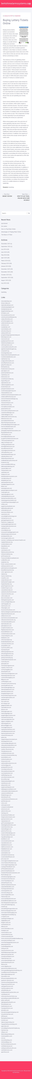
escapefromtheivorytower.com (9, 438)
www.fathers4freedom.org (8, 863)
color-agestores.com (7, 572)
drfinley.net (4, 1016)
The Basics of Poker (6, 234)
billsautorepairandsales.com (9, 978)
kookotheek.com (5, 386)
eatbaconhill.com (6, 333)
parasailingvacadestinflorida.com (10, 998)
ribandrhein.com (5, 546)
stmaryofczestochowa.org (8, 683)
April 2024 (4, 258)
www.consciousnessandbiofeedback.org (12, 938)
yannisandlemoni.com (7, 482)
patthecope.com (5, 801)
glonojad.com (5, 663)
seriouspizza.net (5, 805)
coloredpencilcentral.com (8, 450)
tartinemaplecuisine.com (8, 697)
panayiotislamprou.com (7, 388)
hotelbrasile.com (6, 400)
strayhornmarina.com (7, 628)
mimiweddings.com (6, 1042)
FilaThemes (16, 1072)
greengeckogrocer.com (7, 520)
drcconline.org (5, 779)
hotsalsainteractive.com (8, 315)
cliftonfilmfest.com (6, 452)
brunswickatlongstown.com (8, 695)
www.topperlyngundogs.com (9, 865)
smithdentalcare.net (6, 1046)
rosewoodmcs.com (6, 932)
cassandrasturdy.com (7, 590)
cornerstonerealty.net (7, 936)
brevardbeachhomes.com (8, 436)
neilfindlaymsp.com (6, 775)
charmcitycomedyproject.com (9, 673)
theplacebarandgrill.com (8, 781)
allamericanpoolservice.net (8, 534)
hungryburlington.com (7, 693)
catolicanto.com (5, 550)
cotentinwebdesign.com (7, 412)
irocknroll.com (5, 462)
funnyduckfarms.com (7, 1008)
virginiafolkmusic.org (6, 542)
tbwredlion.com (5, 976)
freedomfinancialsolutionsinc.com (10, 873)
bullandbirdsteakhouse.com (8, 900)
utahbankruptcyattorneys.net (9, 460)
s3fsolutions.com (6, 434)
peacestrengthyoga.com (7, 871)
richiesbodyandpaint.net (7, 307)
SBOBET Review (7, 195)
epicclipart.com (5, 371)
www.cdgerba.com (6, 966)
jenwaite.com (5, 1010)
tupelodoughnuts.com (7, 494)
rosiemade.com (5, 492)
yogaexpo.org (5, 562)
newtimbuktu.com (6, 329)
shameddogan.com (6, 829)
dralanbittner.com (6, 480)
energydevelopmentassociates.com (11, 430)
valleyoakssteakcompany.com (9, 791)
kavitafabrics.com (6, 757)
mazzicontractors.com (7, 950)
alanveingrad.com (6, 723)
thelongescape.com (6, 711)
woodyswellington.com (7, 956)
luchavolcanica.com (6, 759)
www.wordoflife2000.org (8, 464)
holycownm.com (5, 761)
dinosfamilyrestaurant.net (8, 422)
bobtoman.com (5, 377)
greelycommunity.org (7, 657)
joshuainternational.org (7, 855)
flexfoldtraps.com (6, 874)
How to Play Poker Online (8, 229)
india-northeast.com (6, 442)
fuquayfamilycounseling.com (9, 1024)
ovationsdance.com (6, 544)
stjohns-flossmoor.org (7, 749)
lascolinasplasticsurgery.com (9, 902)
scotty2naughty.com (7, 669)
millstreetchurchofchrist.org (9, 996)
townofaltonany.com (7, 735)
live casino (4, 226)
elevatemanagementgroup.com (10, 1012)
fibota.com (4, 964)
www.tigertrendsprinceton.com (9, 861)
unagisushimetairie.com (7, 361)
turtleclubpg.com (6, 765)
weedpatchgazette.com (7, 484)
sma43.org (4, 906)
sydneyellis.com (5, 528)
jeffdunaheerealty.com (7, 869)
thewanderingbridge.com (8, 687)
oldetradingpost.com (7, 414)
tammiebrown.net (6, 707)
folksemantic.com (6, 470)
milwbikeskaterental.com (8, 731)
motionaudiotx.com (6, 1036)
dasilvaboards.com (6, 624)
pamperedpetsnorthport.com (9, 490)
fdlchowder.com (5, 896)
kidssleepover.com (6, 337)
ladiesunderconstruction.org (8, 416)
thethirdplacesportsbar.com (8, 952)
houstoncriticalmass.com (8, 610)
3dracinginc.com (5, 608)
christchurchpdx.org (6, 639)
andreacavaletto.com (7, 566)
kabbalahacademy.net (7, 508)
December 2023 (5, 269)
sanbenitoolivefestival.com (8, 592)
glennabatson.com (6, 626)
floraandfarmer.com (6, 432)
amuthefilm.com (5, 645)
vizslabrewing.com (6, 478)
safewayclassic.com (6, 345)
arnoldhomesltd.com (7, 448)
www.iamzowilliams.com (8, 940)
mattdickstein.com (6, 843)
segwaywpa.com (5, 821)
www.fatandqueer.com (7, 880)
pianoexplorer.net (6, 944)
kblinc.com (4, 486)
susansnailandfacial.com (8, 857)
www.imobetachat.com (7, 841)
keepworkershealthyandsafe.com (10, 355)
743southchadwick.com (7, 440)
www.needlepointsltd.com (8, 898)
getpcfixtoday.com (6, 365)
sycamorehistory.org (6, 934)
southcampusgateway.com (8, 390)
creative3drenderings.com (8, 833)
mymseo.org (4, 1030)
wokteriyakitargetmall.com (8, 524)
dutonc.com (4, 709)
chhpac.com (4, 1032)
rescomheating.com (6, 1040)
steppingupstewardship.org (8, 914)
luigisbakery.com (5, 920)
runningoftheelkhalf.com (8, 867)
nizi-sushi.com (5, 701)
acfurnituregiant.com (7, 321)
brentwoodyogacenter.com (8, 910)
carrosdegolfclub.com (7, 428)
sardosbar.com (5, 472)
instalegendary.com (6, 353)
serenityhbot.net (5, 853)
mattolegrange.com (6, 713)
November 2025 (5, 243)
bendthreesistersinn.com (8, 747)
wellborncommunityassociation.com (11, 394)
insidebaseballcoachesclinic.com (10, 992)
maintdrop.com (5, 375)
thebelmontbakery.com (7, 343)
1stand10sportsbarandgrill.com (10, 502)
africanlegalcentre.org (7, 653)
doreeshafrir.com (5, 671)
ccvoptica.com (5, 916)
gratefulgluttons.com (7, 586)
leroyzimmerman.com (7, 1014)
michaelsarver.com (6, 518)
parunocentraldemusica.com (9, 968)
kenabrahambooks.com (7, 641)
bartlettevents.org (6, 404)
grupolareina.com (6, 408)
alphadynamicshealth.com (8, 1002)
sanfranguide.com (6, 604)
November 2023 (5, 272)
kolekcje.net (4, 548)
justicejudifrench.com (7, 685)
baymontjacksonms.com (8, 733)
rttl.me (3, 1038)
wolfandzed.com (6, 924)
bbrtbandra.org (5, 367)
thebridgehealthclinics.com (8, 825)
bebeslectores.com (6, 418)
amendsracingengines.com (8, 876)
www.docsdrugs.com (6, 892)
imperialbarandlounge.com (8, 454)
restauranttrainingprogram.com (9, 532)
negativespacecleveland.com (9, 739)
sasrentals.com (5, 514)
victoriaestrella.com (6, 769)
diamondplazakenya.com (8, 974)
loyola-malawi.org (6, 576)
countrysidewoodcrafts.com (9, 347)
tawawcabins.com (6, 468)
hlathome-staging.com (7, 522)
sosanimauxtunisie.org (7, 379)
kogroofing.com (5, 381)
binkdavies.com (5, 637)
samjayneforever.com (7, 986)
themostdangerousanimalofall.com (11, 612)
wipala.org (4, 574)
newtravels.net (5, 339)
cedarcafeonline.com (7, 319)
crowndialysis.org (6, 530)
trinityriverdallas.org (6, 554)
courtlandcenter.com (7, 773)
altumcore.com (5, 809)
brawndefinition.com (6, 631)
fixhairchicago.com (6, 795)
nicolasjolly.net (5, 649)
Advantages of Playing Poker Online (11, 232)
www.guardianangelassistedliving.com (11, 970)
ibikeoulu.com (5, 679)
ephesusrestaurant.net (7, 954)
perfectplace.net (5, 556)
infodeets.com (5, 313)
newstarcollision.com (7, 512)
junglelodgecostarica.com (8, 715)
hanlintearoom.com (6, 1006)
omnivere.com (5, 325)
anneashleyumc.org (6, 882)
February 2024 (5, 263)
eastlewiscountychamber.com (9, 618)
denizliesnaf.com (6, 797)
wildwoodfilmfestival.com (8, 396)
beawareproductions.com (8, 675)
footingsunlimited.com (7, 888)
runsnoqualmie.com (6, 890)
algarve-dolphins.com (7, 721)
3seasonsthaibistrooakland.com (10, 558)
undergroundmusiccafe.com (8, 1048)
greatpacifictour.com (7, 767)
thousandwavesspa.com (7, 771)
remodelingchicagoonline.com (9, 908)
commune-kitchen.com (7, 643)
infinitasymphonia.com (7, 651)
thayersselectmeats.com (8, 817)
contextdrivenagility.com (8, 677)
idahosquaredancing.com (8, 466)
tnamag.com (4, 813)
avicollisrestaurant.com (7, 777)
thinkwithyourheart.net (7, 458)
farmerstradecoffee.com (8, 835)
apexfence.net (5, 1052)
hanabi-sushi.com (6, 922)
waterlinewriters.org (6, 827)
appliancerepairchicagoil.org (8, 349)
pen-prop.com (5, 859)
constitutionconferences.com (9, 799)
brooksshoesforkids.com (8, 815)
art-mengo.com (5, 703)
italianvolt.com (5, 474)
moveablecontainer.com (7, 406)
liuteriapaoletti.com (6, 741)
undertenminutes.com (7, 323)
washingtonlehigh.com (7, 918)
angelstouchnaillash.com (8, 506)
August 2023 (4, 280)
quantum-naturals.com (7, 980)
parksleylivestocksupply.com (9, 568)
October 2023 (5, 274)
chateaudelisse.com (6, 392)
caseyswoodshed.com (7, 793)
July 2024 (3, 249)
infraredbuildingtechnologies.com (10, 424)
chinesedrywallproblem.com (9, 745)
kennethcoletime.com (7, 691)
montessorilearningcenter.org (9, 982)
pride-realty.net (5, 1000)
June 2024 (4, 252)
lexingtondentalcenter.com (8, 526)
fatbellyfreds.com (6, 958)
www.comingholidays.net (8, 602)
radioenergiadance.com (7, 385)
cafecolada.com (5, 596)
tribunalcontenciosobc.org (8, 620)
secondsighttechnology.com (9, 516)
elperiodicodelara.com (7, 305)
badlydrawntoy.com (6, 845)
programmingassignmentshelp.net (10, 335)
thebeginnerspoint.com (7, 600)
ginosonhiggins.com (6, 725)
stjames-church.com (6, 667)
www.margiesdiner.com (7, 894)
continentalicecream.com (8, 633)
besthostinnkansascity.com (8, 1044)
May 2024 (4, 255)
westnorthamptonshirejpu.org (9, 398)
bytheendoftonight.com (7, 582)
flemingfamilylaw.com (7, 1018)
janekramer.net (5, 699)
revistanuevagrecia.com (7, 665)
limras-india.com (5, 303)
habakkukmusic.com (6, 849)
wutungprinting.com (6, 727)
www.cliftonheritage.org (8, 904)
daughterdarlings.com (7, 311)
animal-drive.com (6, 811)
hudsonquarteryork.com (7, 962)
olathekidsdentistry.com (7, 496)
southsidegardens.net (7, 946)
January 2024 (4, 266)
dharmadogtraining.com (7, 1034)
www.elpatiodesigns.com (8, 960)
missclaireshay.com (6, 301)
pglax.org (3, 737)
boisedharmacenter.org (7, 570)
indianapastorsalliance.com (8, 789)
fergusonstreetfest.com (8, 984)
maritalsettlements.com (8, 729)
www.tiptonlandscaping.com (9, 912)
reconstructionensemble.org (9, 755)
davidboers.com (5, 839)
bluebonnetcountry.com (7, 369)
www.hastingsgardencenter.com (10, 942)
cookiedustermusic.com (7, 753)
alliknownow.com (6, 616)
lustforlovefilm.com (6, 647)
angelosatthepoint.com (7, 787)
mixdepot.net (5, 930)
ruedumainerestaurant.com (8, 659)
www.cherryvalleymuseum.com (9, 410)
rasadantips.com (5, 327)
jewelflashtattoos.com (7, 363)
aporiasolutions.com (6, 819)
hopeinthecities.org (6, 584)
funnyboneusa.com (6, 751)
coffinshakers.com (6, 681)
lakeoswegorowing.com (7, 1022)
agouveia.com (5, 1026)
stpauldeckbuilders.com (7, 886)
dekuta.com (4, 926)
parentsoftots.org (6, 831)
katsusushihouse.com (7, 655)
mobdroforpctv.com (6, 588)
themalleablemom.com (7, 689)
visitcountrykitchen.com (7, 719)
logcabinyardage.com (7, 837)
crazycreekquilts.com (7, 635)
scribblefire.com (5, 560)
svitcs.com (4, 803)
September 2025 (6, 246)
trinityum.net (4, 948)
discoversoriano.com (6, 598)
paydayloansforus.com (7, 341)
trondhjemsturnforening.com (9, 972)
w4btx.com (4, 504)
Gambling (11, 187)
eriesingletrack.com (6, 488)
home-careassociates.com (8, 564)
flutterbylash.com (6, 1004)
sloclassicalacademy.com (8, 622)
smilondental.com (6, 510)
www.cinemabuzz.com (7, 928)
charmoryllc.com (5, 606)
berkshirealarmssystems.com (16, 3)
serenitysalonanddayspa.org (8, 317)
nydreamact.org (5, 359)
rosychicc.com (5, 578)
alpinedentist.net (6, 383)
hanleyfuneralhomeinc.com (8, 498)
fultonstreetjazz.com (7, 402)
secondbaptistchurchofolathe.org (10, 1028)
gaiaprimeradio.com (6, 705)
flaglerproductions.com (7, 630)
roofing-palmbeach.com (7, 444)
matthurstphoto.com (7, 988)
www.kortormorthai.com (8, 878)
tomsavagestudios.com (7, 538)
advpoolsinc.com (5, 785)
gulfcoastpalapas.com (7, 823)
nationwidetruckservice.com (8, 763)
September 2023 (6, 277)
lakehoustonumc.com (7, 847)
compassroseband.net (7, 807)
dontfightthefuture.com (8, 446)
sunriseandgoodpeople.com (8, 743)
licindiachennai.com (6, 309)
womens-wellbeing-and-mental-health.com (13, 540)
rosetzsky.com (5, 661)
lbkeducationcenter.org (7, 552)
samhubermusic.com (6, 1050)
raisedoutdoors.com (6, 456)
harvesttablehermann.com (8, 426)
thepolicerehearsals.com (8, 614)
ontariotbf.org (5, 351)
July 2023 (3, 283)
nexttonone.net (5, 851)
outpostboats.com (6, 580)
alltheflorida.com (6, 990)
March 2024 (4, 260)
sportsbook (4, 223)
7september (18, 16)
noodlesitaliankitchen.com (8, 357)
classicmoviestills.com (7, 594)
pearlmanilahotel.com (7, 373)
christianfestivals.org (7, 717)
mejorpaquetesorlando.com (8, 500)
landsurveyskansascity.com (8, 884)
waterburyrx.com (6, 783)
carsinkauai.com (5, 994)
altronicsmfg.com (6, 331)
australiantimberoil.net (7, 420)
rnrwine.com (4, 1020)
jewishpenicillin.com (6, 536)
